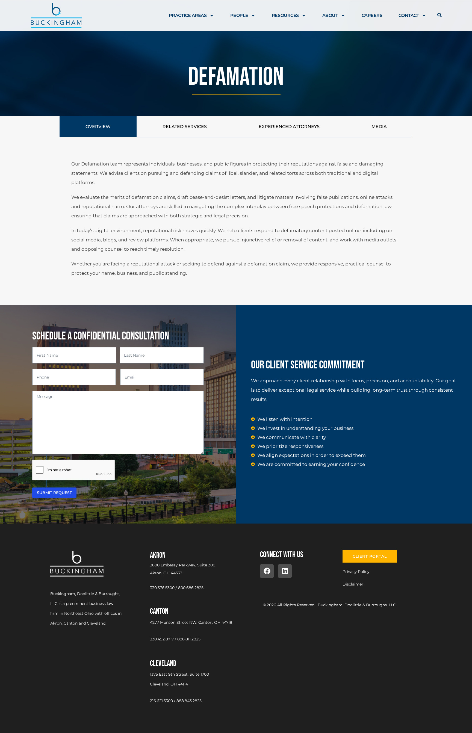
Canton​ (159, 611)
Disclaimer (353, 584)
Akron (158, 555)
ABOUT (330, 15)
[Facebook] (267, 571)
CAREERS (372, 15)
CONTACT (409, 15)
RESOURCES (285, 15)
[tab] (98, 126)
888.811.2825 (188, 639)
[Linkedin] (285, 571)
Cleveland (163, 663)
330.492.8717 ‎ (162, 639)
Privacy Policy (356, 571)
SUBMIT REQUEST (54, 492)
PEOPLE (239, 15)
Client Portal (370, 556)
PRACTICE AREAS (188, 15)
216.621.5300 (161, 700)
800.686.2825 (190, 587)
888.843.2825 (189, 700)
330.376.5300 (162, 587)
